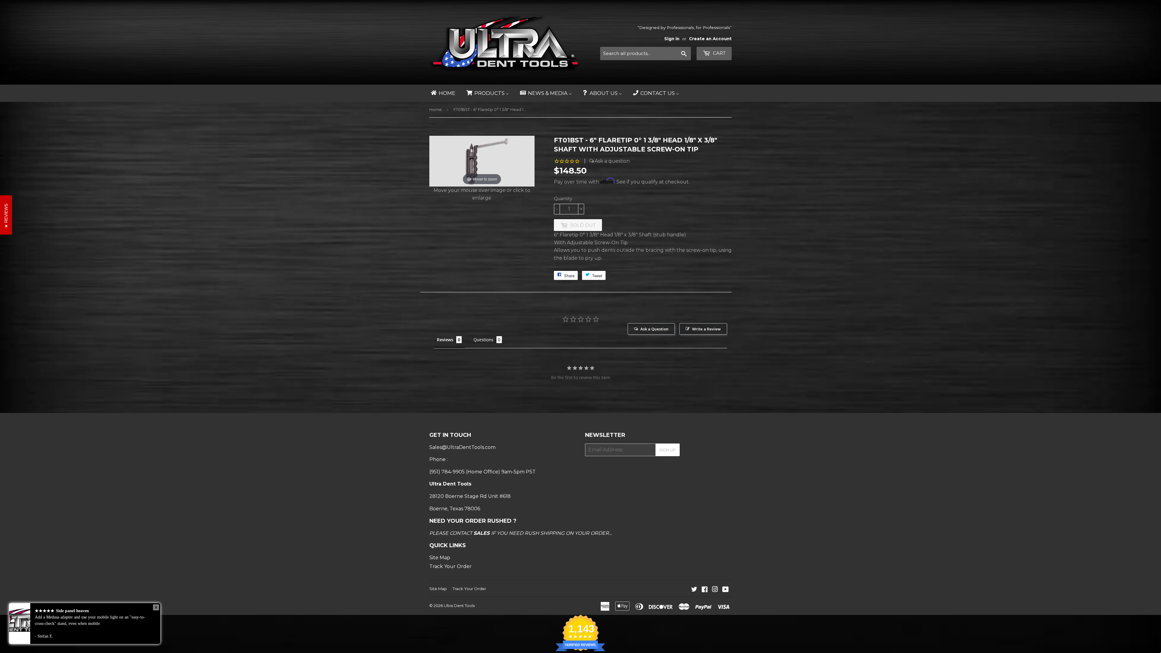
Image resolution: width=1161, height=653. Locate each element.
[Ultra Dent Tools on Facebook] (704, 590)
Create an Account (710, 38)
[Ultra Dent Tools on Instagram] (715, 590)
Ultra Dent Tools (459, 605)
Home (435, 109)
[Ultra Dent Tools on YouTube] (725, 590)
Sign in (671, 38)
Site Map (439, 557)
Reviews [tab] (445, 340)
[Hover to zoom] (482, 161)
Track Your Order (450, 566)
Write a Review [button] (706, 329)
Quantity (563, 198)
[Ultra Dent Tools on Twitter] (694, 590)
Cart (719, 53)
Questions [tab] (483, 340)
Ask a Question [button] (654, 329)
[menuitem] (442, 93)
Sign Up (667, 449)
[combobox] (645, 53)
